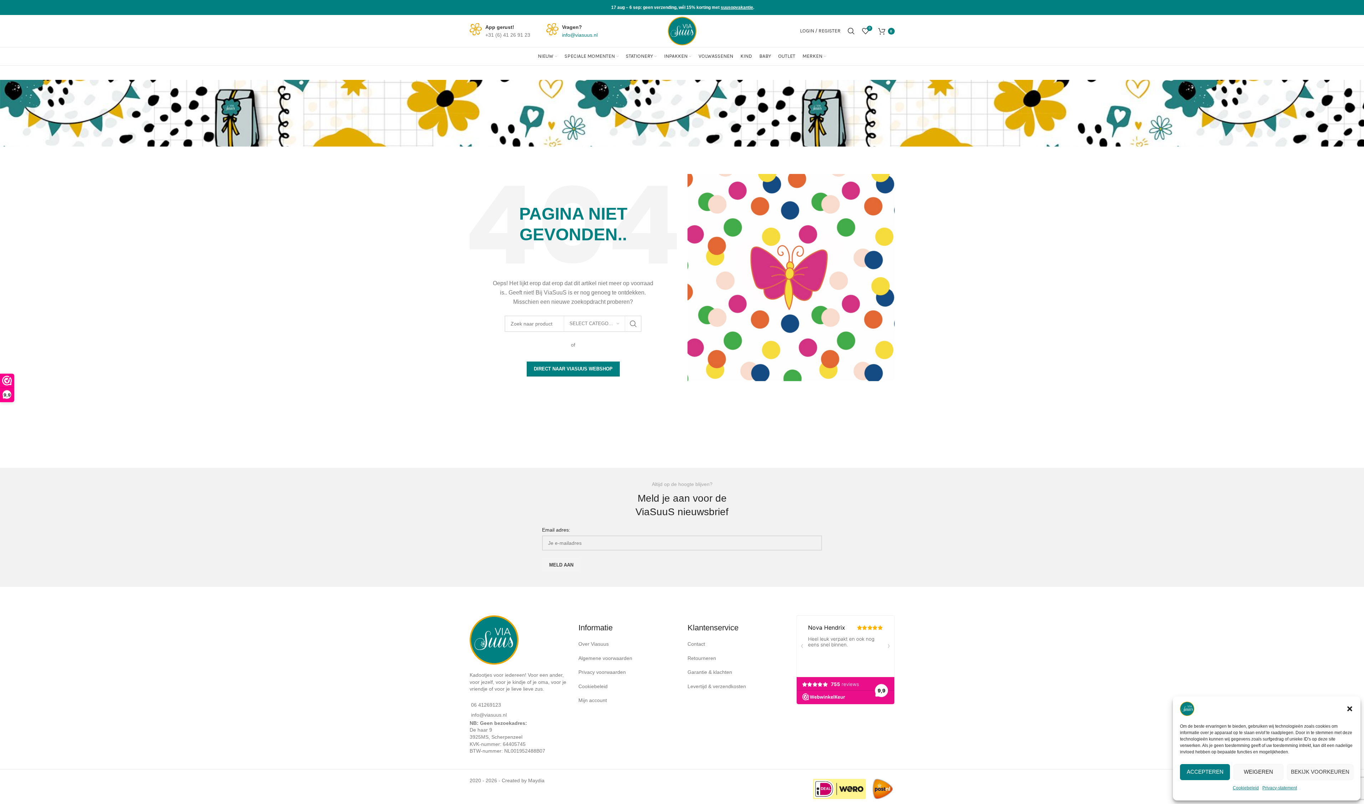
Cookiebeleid (1246, 787)
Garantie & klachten (711, 672)
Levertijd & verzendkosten (717, 686)
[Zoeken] (851, 31)
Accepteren (1205, 772)
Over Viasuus (593, 644)
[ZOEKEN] (633, 324)
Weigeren (1258, 772)
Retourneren (702, 658)
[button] (1349, 708)
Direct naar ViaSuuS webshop (573, 369)
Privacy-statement (1279, 787)
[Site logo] (682, 31)
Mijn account (592, 700)
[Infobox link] (500, 31)
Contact (697, 644)
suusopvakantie (737, 7)
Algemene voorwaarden (605, 658)
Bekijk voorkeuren (1320, 772)
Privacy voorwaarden (602, 672)
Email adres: (556, 530)
